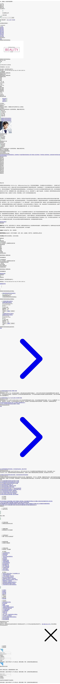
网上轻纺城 (4, 603)
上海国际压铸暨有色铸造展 (8, 607)
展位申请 (4, 98)
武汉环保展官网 (5, 619)
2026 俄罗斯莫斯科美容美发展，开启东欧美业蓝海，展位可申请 (13, 468)
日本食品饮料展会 (6, 562)
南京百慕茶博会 (5, 563)
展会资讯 (2, 30)
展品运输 (2, 33)
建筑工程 (33, 503)
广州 (12, 19)
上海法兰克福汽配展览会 (7, 556)
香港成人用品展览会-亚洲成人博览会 (10, 579)
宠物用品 (48, 503)
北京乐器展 (35, 501)
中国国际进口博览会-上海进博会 (9, 578)
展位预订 (4, 311)
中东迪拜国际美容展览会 (24, 154)
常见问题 (2, 36)
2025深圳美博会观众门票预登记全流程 (8, 485)
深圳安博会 (30, 501)
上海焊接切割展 (25, 502)
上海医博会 (21, 501)
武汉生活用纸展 (5, 570)
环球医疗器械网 (5, 605)
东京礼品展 (4, 555)
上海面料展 (10, 502)
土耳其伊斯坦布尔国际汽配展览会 (9, 584)
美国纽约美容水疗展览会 (7, 314)
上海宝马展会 (5, 568)
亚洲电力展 (4, 611)
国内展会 (2, 28)
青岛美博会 (4, 155)
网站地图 (4, 598)
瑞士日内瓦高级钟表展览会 (8, 577)
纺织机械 (44, 503)
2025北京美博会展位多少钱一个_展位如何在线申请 (10, 488)
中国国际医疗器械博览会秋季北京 (9, 582)
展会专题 (2, 31)
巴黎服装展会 (5, 554)
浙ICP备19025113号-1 (46, 624)
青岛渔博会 (4, 558)
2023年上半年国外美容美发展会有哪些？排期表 (10, 403)
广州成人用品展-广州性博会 (8, 575)
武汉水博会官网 (5, 618)
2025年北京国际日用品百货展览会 (9, 616)
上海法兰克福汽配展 (4, 502)
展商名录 (4, 101)
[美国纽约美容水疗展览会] (30, 313)
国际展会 (2, 27)
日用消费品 (10, 503)
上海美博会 (16, 154)
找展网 (3, 604)
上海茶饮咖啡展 (5, 561)
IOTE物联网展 (5, 610)
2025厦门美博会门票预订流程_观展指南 (8, 493)
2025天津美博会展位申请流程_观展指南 (8, 490)
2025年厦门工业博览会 (7, 615)
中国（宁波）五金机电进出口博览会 (9, 614)
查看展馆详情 (3, 283)
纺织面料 (2, 503)
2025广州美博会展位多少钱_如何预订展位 (8, 491)
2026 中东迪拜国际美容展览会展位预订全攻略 (9, 480)
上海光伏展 (20, 502)
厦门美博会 (32, 154)
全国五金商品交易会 (6, 602)
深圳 (14, 19)
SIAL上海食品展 (5, 566)
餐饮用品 (14, 503)
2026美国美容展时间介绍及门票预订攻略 (8, 390)
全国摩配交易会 (5, 560)
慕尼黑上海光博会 (48, 501)
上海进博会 (4, 557)
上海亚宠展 (25, 501)
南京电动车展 (3, 501)
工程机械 (40, 503)
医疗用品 (18, 503)
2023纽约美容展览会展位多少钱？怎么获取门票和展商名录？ (12, 402)
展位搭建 (2, 32)
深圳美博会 (47, 154)
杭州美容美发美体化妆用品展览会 (7, 154)
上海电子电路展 (15, 501)
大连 (36, 504)
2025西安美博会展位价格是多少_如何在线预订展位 (10, 489)
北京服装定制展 (5, 567)
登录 (1, 660)
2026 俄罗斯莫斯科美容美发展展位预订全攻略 (9, 482)
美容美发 (21, 503)
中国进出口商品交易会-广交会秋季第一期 (11, 573)
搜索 (13, 17)
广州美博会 (42, 154)
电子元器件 (25, 503)
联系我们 (4, 591)
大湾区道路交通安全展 (7, 608)
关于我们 (2, 35)
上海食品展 (15, 502)
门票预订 (4, 99)
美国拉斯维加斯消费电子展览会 (8, 583)
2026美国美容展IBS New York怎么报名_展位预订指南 (11, 397)
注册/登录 (2, 656)
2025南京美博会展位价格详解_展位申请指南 (9, 494)
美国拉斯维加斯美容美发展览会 (8, 293)
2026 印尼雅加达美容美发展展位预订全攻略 (9, 483)
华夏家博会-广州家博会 (7, 580)
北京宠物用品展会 (6, 552)
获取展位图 (2, 273)
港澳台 (3, 504)
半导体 (29, 503)
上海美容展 (51, 154)
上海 (10, 19)
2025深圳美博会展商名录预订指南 (7, 486)
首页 (2, 26)
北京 (8, 19)
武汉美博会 (37, 154)
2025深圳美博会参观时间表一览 (6, 484)
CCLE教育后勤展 (5, 609)
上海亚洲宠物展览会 (6, 574)
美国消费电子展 (5, 565)
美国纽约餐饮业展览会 (7, 302)
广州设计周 (4, 613)
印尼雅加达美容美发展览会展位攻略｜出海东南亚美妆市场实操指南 (14, 474)
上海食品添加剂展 (41, 501)
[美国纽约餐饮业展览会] (30, 301)
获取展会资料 (3, 221)
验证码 (1, 655)
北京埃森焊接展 (9, 501)
